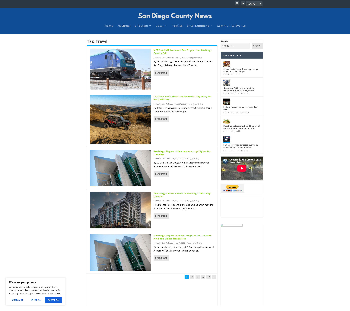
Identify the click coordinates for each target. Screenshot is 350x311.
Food (237, 74)
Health (237, 131)
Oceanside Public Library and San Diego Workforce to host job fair (239, 89)
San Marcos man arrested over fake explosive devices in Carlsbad (240, 146)
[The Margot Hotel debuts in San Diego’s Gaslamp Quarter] (120, 210)
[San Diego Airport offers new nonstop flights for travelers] (120, 168)
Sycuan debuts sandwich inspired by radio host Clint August (240, 70)
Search (224, 41)
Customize (17, 300)
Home (109, 26)
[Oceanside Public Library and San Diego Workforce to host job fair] (226, 83)
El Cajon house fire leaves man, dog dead (240, 108)
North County (245, 93)
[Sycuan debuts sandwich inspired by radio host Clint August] (226, 64)
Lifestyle (141, 26)
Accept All (53, 300)
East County (239, 112)
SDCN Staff (166, 159)
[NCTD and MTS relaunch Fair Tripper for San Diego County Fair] (120, 69)
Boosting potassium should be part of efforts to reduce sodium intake (241, 127)
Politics (177, 26)
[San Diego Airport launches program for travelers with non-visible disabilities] (120, 252)
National (124, 26)
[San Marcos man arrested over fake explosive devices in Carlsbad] (226, 139)
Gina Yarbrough (168, 57)
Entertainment (198, 26)
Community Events (231, 26)
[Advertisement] (242, 207)
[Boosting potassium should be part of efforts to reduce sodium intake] (226, 120)
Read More (161, 72)
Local (160, 26)
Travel (189, 57)
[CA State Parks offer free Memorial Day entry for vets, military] (120, 119)
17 (208, 276)
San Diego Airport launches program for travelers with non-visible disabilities (182, 237)
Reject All (35, 300)
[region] (35, 292)
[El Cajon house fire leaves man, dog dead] (226, 102)
